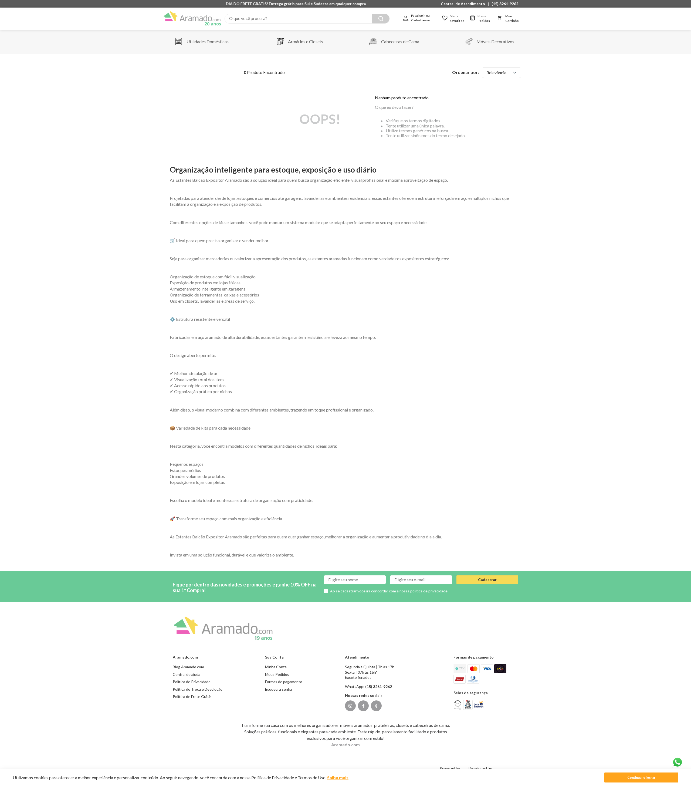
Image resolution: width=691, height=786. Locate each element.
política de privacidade (429, 591)
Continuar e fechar (641, 777)
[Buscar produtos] (380, 18)
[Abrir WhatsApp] (677, 762)
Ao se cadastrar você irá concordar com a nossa (389, 591)
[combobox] (307, 18)
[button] (464, 3)
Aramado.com (345, 744)
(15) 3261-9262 (505, 3)
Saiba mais (337, 777)
